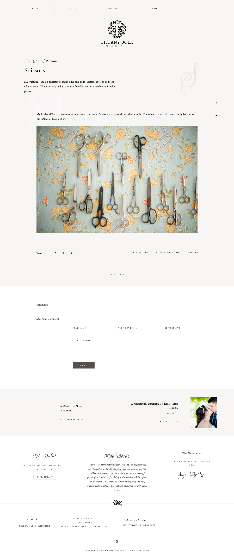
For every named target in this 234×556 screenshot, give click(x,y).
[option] (117, 471)
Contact (197, 8)
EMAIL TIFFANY (45, 477)
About (156, 8)
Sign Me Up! (191, 475)
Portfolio (114, 8)
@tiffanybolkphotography (140, 525)
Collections (140, 252)
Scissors (193, 252)
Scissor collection (168, 252)
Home (35, 8)
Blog (73, 8)
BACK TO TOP (117, 274)
